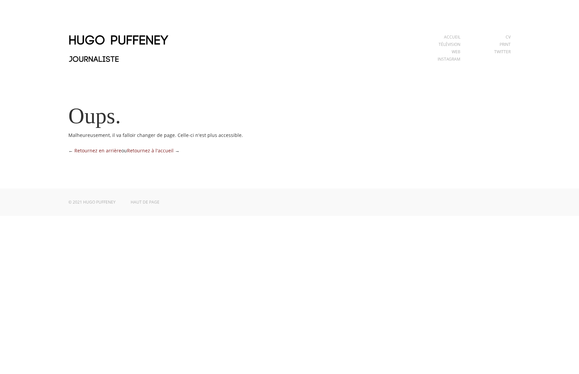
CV (508, 37)
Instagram (449, 59)
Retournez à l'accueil (150, 150)
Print (505, 44)
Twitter (502, 52)
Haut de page (145, 202)
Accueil (452, 37)
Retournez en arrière (97, 150)
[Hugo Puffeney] (118, 66)
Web (456, 52)
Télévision (449, 44)
